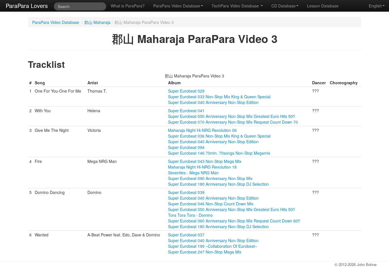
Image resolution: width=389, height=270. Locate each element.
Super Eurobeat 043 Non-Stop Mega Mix (204, 161)
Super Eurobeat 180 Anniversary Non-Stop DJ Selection (218, 184)
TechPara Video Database (236, 6)
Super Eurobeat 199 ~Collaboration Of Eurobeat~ (212, 246)
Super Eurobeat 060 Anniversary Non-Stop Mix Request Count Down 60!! (234, 221)
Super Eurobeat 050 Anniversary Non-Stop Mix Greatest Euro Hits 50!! (231, 116)
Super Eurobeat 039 (186, 192)
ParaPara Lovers (27, 5)
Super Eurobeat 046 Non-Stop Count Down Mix (210, 203)
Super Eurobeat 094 (186, 147)
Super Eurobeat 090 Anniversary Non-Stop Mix (210, 178)
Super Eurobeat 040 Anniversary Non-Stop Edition (213, 102)
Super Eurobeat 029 (186, 91)
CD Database (283, 6)
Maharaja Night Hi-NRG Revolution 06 (202, 130)
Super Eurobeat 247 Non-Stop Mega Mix (204, 252)
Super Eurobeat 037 (186, 235)
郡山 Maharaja (97, 22)
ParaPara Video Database (176, 6)
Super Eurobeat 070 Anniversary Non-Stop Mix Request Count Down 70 (233, 122)
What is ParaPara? (128, 6)
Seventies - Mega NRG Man (193, 172)
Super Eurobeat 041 (186, 110)
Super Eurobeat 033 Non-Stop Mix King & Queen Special (219, 96)
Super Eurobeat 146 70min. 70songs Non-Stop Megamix (219, 153)
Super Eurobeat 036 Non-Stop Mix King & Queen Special (219, 136)
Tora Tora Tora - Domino (190, 215)
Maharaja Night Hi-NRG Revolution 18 (202, 167)
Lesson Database (323, 6)
